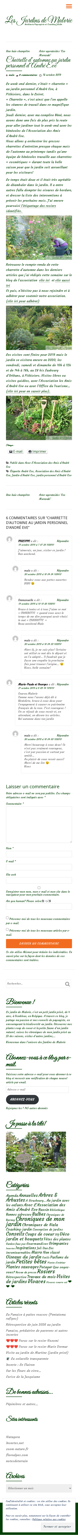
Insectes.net (15, 1443)
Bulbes (39, 1214)
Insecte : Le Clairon (20, 1365)
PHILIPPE (24, 541)
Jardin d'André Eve (23, 475)
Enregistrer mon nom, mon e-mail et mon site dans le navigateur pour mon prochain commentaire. (38, 893)
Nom (10, 848)
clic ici (44, 280)
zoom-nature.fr (17, 1449)
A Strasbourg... (36, 1200)
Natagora (13, 1437)
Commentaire (15, 803)
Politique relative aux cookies (49, 1519)
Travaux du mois (41, 1276)
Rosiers (46, 1271)
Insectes (10, 1248)
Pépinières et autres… (22, 1404)
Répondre (63, 541)
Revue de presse (26, 1272)
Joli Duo (42, 1248)
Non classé (51, 1252)
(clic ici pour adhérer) (22, 301)
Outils (45, 1257)
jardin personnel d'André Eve (54, 475)
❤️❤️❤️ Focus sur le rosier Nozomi (32, 1341)
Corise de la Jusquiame (23, 1377)
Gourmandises (37, 1244)
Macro (36, 1252)
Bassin (43, 1209)
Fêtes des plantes (57, 1239)
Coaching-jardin (19, 1229)
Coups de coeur (39, 1234)
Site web (11, 874)
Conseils (15, 1234)
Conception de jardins (48, 1229)
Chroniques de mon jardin (35, 1221)
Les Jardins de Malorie (38, 20)
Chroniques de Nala (40, 1224)
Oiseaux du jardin (23, 1257)
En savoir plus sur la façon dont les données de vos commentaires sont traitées (39, 956)
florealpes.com (17, 1455)
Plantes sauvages (22, 1267)
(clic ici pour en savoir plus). (28, 391)
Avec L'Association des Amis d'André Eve (35, 1207)
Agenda (12, 1195)
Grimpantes (58, 1243)
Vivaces (37, 1281)
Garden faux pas (16, 1244)
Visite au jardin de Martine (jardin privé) (37, 1353)
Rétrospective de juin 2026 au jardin (33, 1324)
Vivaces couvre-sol (56, 1282)
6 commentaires (28, 74)
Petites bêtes (31, 1261)
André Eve (27, 471)
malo (11, 74)
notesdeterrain (17, 1461)
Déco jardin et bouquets (37, 1236)
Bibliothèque (57, 1210)
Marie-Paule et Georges (33, 684)
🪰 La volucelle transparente (27, 1359)
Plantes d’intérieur (56, 1262)
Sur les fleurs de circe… (23, 1371)
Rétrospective (16, 1277)
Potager (45, 1267)
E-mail (11, 861)
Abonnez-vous (22, 1099)
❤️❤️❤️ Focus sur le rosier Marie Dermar (37, 1347)
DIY (57, 1234)
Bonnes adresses (18, 1215)
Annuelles (28, 1195)
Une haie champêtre (18, 51)
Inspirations (26, 1248)
